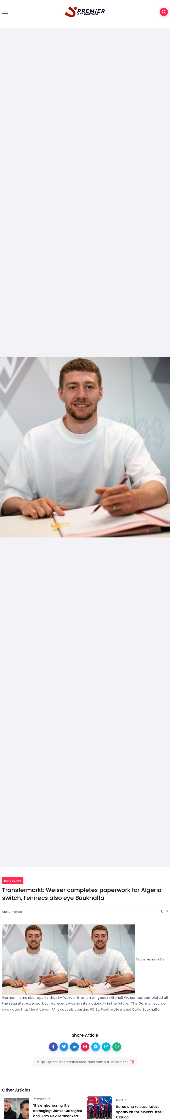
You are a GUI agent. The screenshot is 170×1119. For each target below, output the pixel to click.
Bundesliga (12, 880)
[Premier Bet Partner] (85, 11)
